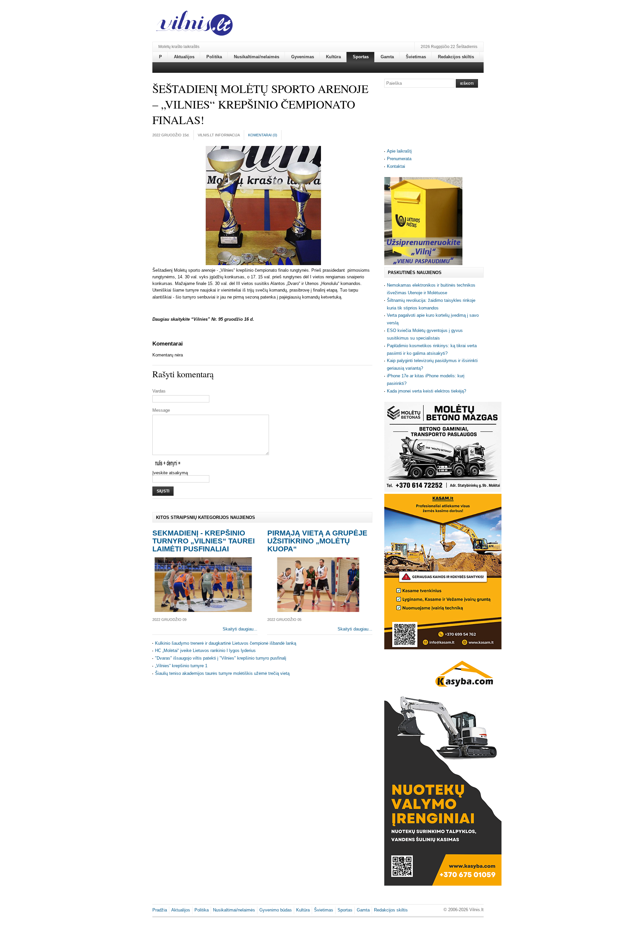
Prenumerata (399, 158)
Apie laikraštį (399, 151)
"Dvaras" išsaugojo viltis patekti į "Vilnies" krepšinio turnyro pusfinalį (220, 658)
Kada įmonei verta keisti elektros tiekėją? (426, 391)
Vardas (159, 391)
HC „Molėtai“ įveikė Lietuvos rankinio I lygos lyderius (205, 650)
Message (161, 410)
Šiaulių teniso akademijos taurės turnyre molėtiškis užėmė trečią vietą (222, 673)
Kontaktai (396, 166)
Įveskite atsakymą (170, 472)
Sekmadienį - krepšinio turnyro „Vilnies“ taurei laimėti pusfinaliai (203, 541)
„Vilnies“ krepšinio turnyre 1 (181, 665)
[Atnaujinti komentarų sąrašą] (184, 344)
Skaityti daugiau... (240, 629)
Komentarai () (262, 135)
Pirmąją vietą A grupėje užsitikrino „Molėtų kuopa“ (317, 541)
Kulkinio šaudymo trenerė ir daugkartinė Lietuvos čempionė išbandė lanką (225, 643)
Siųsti (163, 491)
